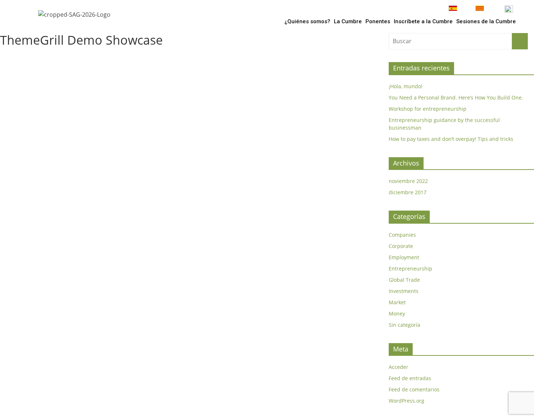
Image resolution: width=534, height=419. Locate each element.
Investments (403, 291)
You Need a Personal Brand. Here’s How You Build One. (456, 97)
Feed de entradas (410, 378)
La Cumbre (348, 21)
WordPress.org (406, 400)
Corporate (401, 246)
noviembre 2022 (408, 181)
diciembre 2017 (407, 192)
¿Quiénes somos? (307, 21)
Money (397, 313)
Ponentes (377, 21)
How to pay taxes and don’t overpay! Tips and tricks (451, 138)
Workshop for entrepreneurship (427, 108)
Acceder (398, 366)
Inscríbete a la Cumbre (423, 21)
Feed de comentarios (414, 389)
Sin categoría (404, 324)
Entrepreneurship (410, 268)
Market (397, 302)
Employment (404, 257)
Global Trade (404, 279)
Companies (402, 234)
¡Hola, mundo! (405, 86)
